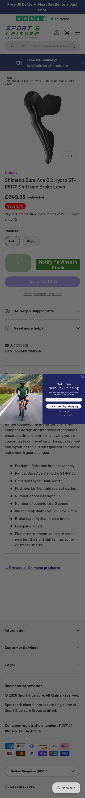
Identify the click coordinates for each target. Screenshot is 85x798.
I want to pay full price (64, 415)
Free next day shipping (63, 406)
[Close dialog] (82, 376)
